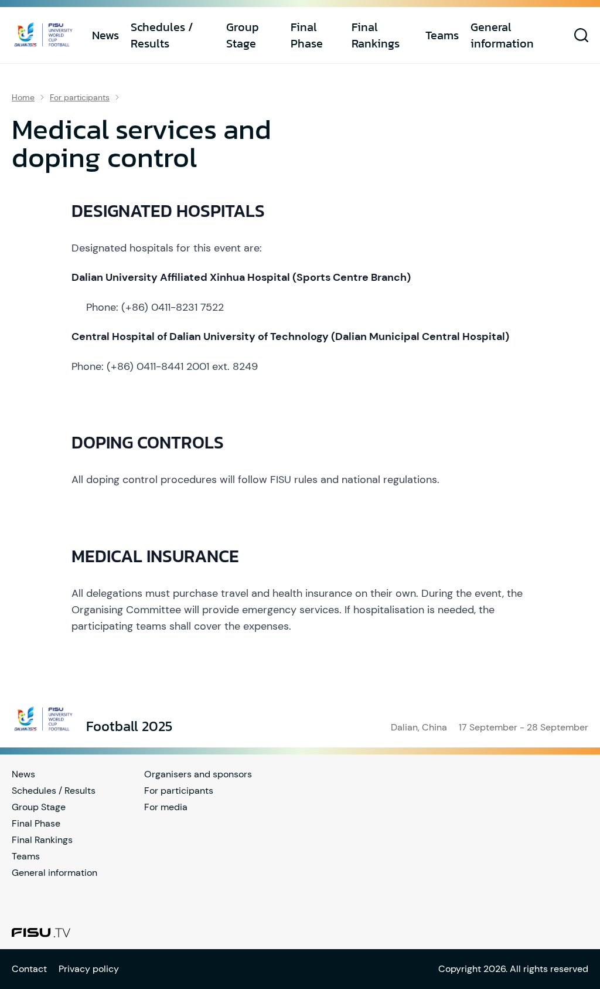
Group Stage (242, 35)
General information (502, 35)
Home (23, 97)
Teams (442, 35)
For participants (80, 97)
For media (166, 807)
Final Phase (307, 35)
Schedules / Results (162, 35)
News (105, 35)
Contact (29, 969)
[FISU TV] (41, 932)
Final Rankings (376, 35)
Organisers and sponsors (198, 774)
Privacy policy (89, 969)
